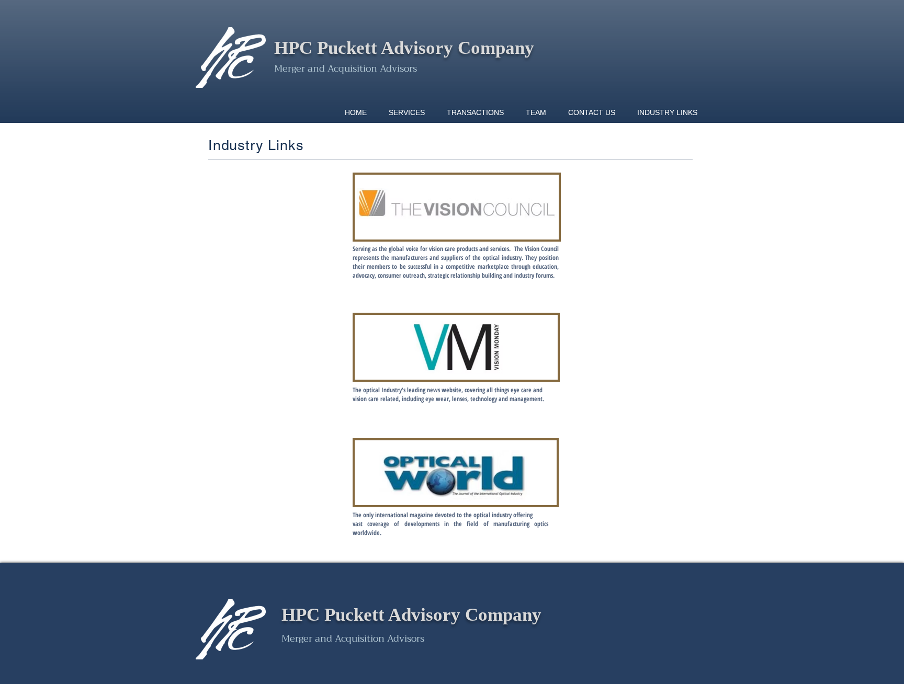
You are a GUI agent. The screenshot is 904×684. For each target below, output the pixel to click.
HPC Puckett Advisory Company (404, 48)
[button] (475, 112)
